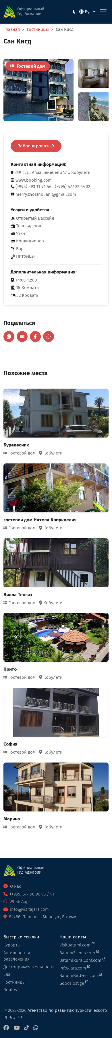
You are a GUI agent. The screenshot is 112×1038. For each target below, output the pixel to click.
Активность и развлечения (16, 956)
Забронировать (35, 146)
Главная (11, 29)
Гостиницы (38, 29)
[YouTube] (16, 1028)
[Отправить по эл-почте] (22, 336)
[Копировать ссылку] (8, 336)
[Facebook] (6, 1028)
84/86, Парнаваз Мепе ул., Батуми (42, 916)
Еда (6, 974)
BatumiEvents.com (77, 952)
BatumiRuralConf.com (81, 960)
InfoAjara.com (73, 968)
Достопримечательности (28, 966)
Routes (10, 989)
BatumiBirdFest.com (79, 975)
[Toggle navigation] (103, 11)
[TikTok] (26, 1028)
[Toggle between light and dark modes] (74, 12)
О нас (15, 886)
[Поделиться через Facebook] (35, 336)
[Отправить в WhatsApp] (48, 336)
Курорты (12, 945)
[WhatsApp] (35, 1028)
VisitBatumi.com (75, 945)
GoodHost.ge (72, 983)
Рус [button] (88, 11)
